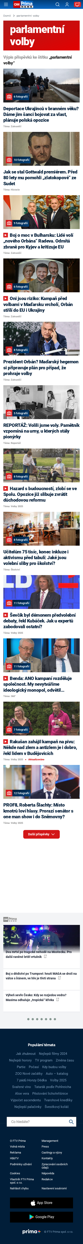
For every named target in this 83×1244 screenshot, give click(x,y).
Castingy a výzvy (52, 1152)
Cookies (15, 1173)
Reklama (15, 1152)
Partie (21, 1067)
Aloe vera (22, 1094)
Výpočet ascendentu (26, 1100)
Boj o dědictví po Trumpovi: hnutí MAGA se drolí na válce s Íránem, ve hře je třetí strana (41, 976)
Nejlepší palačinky (27, 1107)
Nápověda (48, 1173)
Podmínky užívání (21, 1164)
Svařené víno (21, 1087)
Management (50, 1140)
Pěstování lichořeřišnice (50, 1094)
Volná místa (17, 1146)
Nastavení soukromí (54, 1188)
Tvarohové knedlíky (58, 1100)
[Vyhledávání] (57, 4)
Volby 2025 (58, 1080)
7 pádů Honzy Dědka (32, 1080)
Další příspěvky (39, 834)
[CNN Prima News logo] (23, 4)
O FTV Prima (18, 1140)
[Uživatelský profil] (67, 4)
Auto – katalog (57, 1074)
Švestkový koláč (57, 1107)
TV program (43, 1060)
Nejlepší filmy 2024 (53, 1054)
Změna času (65, 1060)
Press (45, 1146)
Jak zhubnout (26, 1054)
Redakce (47, 1179)
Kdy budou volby (54, 1067)
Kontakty (47, 1158)
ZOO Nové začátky (28, 1074)
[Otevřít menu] (6, 4)
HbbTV (14, 1158)
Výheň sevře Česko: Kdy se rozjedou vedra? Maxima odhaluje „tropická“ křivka (36, 997)
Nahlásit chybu (19, 1188)
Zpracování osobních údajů (55, 1166)
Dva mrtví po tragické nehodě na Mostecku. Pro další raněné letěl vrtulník (39, 954)
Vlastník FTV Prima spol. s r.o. (22, 1181)
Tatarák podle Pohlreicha (52, 1087)
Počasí (34, 1067)
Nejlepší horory (20, 1060)
